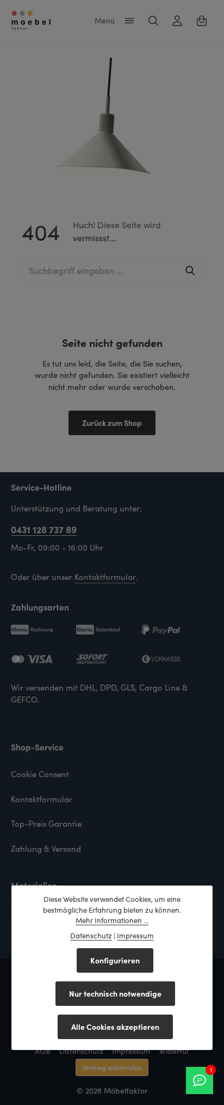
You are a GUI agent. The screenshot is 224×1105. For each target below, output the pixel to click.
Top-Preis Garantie (46, 823)
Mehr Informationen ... (112, 920)
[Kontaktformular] (199, 1080)
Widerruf (174, 1051)
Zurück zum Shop (112, 422)
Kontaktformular (105, 576)
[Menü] (129, 21)
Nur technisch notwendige (115, 993)
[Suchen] (153, 21)
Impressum (131, 1051)
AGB (43, 1051)
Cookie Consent (40, 773)
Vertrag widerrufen (112, 1067)
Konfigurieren (115, 960)
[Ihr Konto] (177, 21)
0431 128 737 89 (44, 529)
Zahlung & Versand (46, 848)
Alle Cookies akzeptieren (115, 1026)
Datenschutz (81, 1051)
